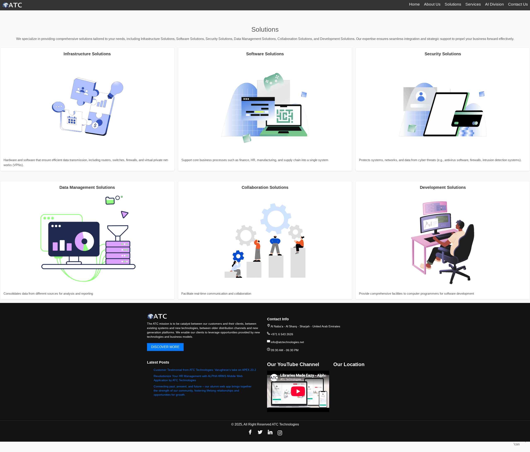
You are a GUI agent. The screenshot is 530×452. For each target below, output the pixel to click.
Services (473, 4)
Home (414, 4)
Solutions (453, 4)
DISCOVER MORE (165, 347)
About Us (432, 4)
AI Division (494, 4)
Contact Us (518, 4)
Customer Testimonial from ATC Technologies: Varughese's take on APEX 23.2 (205, 369)
